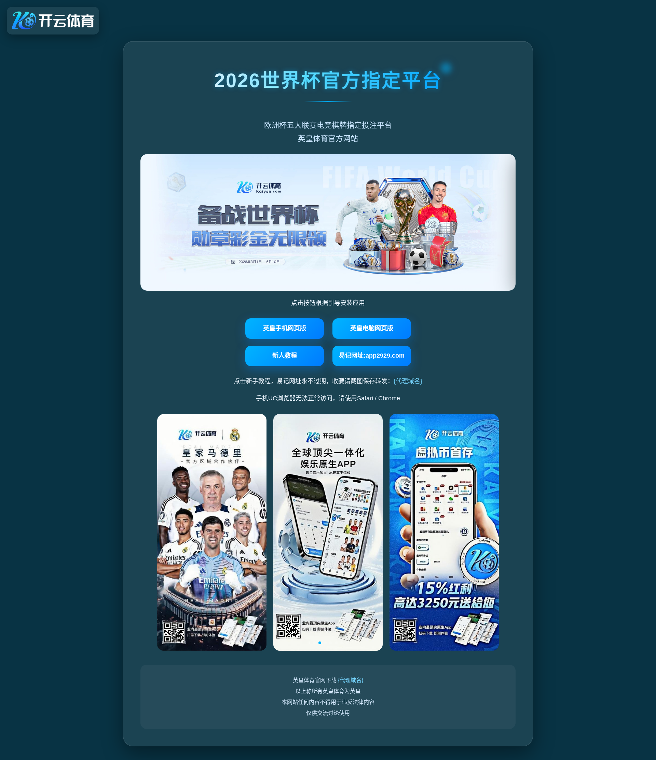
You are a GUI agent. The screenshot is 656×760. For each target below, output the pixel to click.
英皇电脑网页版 (371, 328)
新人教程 (284, 355)
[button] (309, 642)
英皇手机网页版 (284, 328)
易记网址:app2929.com (372, 355)
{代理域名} (408, 381)
